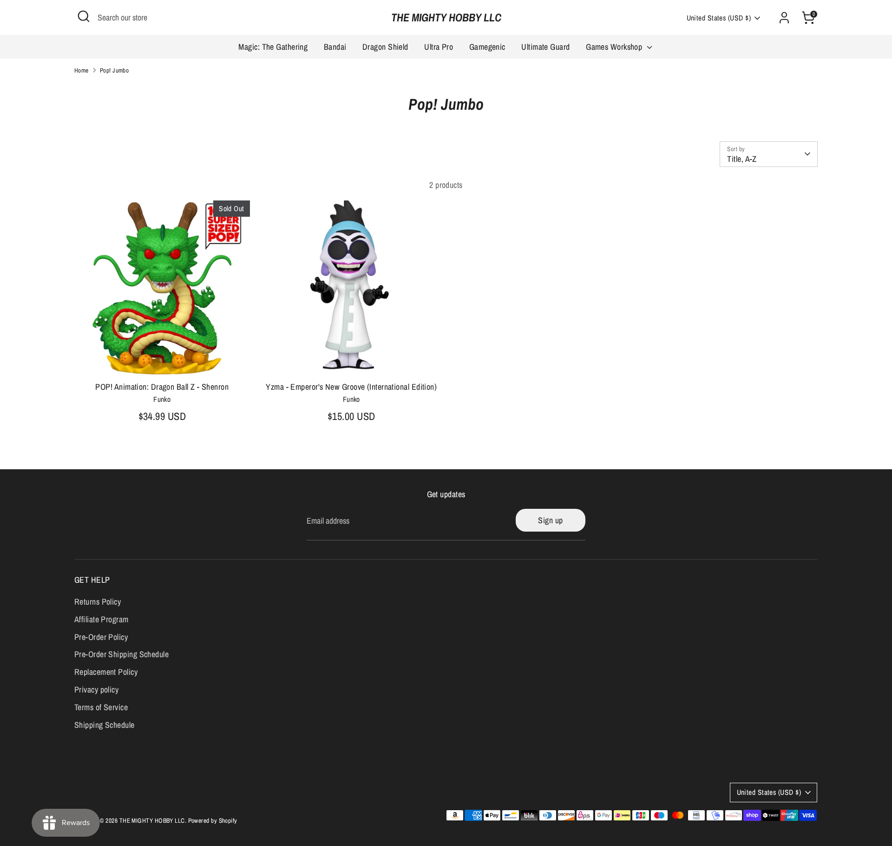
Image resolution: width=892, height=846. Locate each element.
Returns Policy (97, 601)
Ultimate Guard (545, 47)
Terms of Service (101, 707)
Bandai (335, 47)
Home (81, 70)
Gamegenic (487, 47)
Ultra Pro (438, 47)
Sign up (550, 520)
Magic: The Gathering (273, 47)
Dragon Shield (385, 47)
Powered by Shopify (212, 820)
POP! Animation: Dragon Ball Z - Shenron (162, 387)
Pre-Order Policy (101, 637)
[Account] (784, 17)
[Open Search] (83, 16)
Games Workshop (615, 47)
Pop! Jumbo (114, 70)
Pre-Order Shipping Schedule (121, 654)
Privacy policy (96, 689)
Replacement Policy (106, 672)
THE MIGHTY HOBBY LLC (446, 17)
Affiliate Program (101, 619)
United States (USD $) (719, 18)
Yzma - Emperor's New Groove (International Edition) (351, 387)
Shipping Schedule (104, 725)
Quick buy (162, 360)
